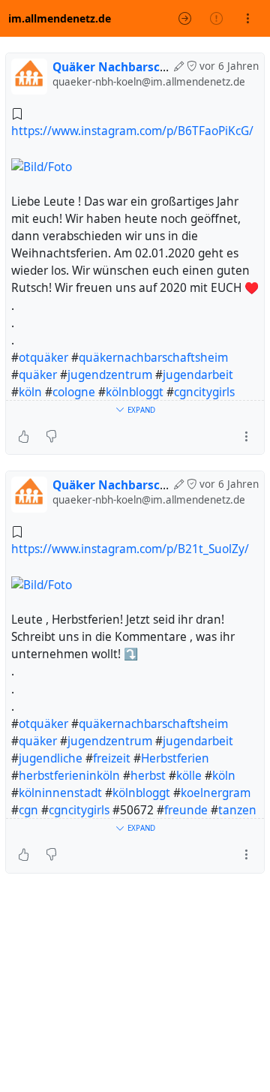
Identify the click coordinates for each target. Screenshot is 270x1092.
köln (30, 392)
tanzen (237, 810)
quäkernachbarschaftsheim (153, 358)
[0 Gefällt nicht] (51, 436)
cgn (28, 810)
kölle (189, 776)
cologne (73, 392)
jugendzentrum (110, 375)
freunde (186, 810)
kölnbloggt (135, 392)
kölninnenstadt (60, 793)
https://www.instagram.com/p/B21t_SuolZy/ (130, 549)
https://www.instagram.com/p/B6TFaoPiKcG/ (132, 131)
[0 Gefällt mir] (23, 436)
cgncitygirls (204, 392)
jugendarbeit (198, 375)
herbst (148, 776)
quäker (38, 375)
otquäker (43, 358)
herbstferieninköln (69, 776)
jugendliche (50, 758)
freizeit (111, 758)
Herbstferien (175, 758)
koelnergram (215, 793)
